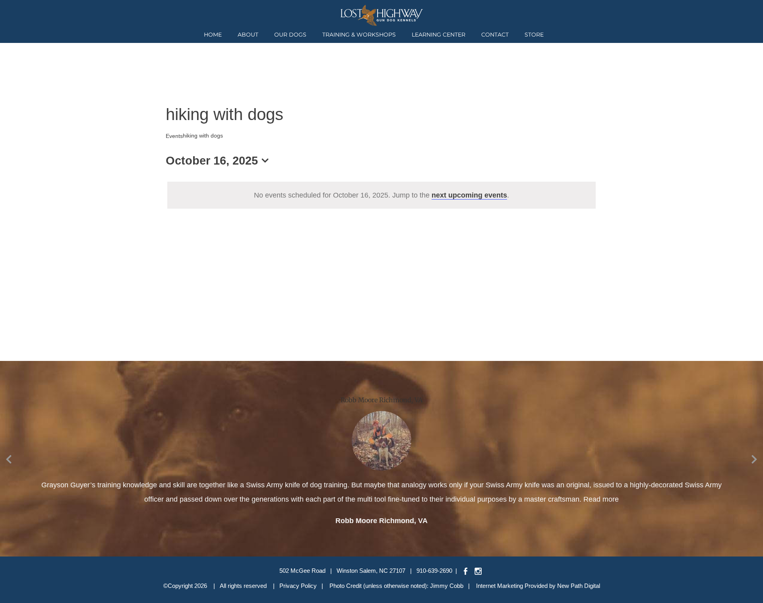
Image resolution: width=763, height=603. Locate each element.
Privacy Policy (298, 585)
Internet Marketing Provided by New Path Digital (538, 585)
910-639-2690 (434, 570)
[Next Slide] (754, 458)
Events (174, 136)
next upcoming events (469, 195)
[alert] (381, 195)
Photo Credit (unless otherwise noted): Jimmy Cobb (396, 585)
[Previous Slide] (9, 458)
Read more (397, 499)
